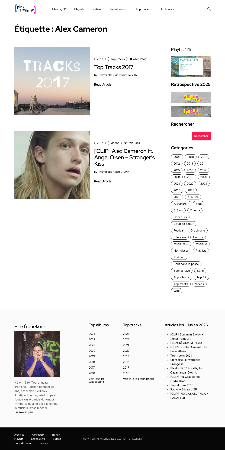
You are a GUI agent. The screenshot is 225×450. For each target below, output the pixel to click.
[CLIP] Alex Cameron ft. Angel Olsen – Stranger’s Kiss (124, 157)
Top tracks (143, 9)
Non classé (181, 250)
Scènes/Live (182, 270)
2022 (190, 183)
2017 (100, 59)
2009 (177, 157)
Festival (179, 230)
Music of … (181, 244)
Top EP (201, 277)
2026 (177, 197)
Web (177, 290)
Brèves (178, 210)
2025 (191, 190)
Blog (199, 203)
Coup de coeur (184, 224)
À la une (193, 197)
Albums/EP (59, 9)
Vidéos (97, 9)
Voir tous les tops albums (97, 380)
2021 (177, 183)
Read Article (102, 84)
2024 (177, 190)
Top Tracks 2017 (113, 67)
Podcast (179, 257)
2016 (190, 170)
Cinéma (195, 210)
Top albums (117, 9)
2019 (190, 177)
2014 (203, 163)
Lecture (198, 237)
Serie (200, 270)
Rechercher (182, 124)
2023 (203, 183)
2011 (204, 157)
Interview (180, 237)
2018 (177, 177)
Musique (201, 244)
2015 (177, 170)
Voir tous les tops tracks (138, 378)
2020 (203, 177)
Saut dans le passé (186, 264)
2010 (191, 157)
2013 (190, 163)
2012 (177, 163)
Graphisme (198, 230)
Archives (166, 9)
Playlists (79, 9)
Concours (180, 217)
